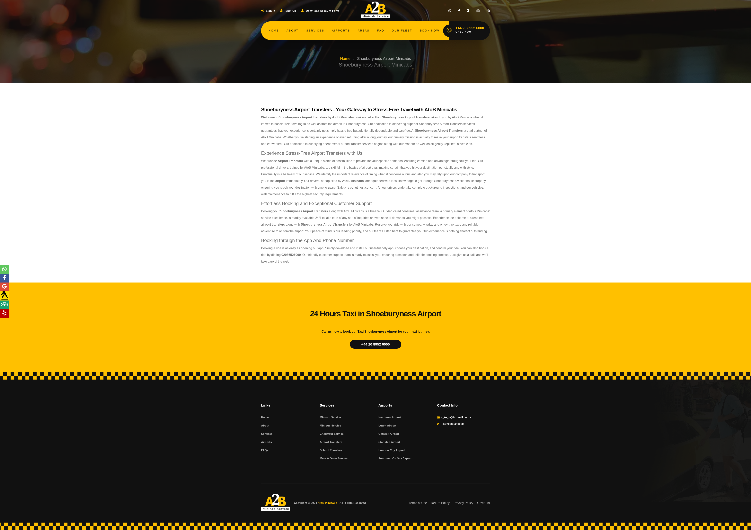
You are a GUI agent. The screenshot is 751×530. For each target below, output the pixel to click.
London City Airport (391, 450)
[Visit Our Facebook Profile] (459, 10)
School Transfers (331, 450)
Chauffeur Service (332, 433)
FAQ (380, 30)
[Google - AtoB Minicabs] (4, 287)
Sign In (270, 10)
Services (315, 30)
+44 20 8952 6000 (375, 344)
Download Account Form (322, 10)
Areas (363, 30)
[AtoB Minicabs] (275, 503)
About (293, 30)
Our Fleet (402, 30)
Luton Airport (387, 425)
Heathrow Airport (389, 417)
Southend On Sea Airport (395, 458)
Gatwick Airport (388, 433)
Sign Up (290, 10)
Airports (341, 30)
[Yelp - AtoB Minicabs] (4, 313)
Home (274, 30)
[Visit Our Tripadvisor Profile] (478, 10)
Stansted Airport (389, 442)
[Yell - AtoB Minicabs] (4, 296)
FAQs (264, 450)
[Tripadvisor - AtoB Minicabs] (4, 305)
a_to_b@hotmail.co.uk (456, 417)
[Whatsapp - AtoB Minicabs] (4, 269)
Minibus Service (330, 425)
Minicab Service (330, 417)
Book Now (429, 30)
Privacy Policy (463, 503)
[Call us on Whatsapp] (449, 10)
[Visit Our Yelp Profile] (488, 10)
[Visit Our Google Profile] (468, 10)
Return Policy (440, 503)
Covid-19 (483, 503)
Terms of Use (418, 503)
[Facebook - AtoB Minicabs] (4, 278)
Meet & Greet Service (334, 458)
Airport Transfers (331, 442)
